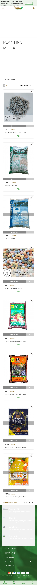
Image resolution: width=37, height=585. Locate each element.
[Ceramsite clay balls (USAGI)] (18, 262)
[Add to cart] (18, 135)
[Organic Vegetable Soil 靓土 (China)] (18, 315)
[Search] (34, 8)
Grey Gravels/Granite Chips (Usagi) (15, 132)
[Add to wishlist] (31, 91)
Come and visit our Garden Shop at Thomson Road (20, 512)
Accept (29, 3)
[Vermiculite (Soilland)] (18, 160)
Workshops (14, 527)
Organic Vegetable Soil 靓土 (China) (15, 341)
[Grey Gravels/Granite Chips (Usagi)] (18, 107)
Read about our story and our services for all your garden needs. (20, 521)
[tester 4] (31, 57)
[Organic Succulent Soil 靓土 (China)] (18, 368)
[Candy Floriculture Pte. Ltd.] (18, 8)
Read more (15, 5)
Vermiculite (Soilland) (11, 186)
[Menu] (3, 8)
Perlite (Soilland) (10, 239)
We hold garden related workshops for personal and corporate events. (21, 530)
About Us (13, 518)
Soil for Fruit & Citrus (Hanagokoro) (15, 497)
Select (28, 85)
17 (29, 502)
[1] (6, 57)
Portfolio (13, 536)
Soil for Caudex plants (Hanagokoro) (16, 447)
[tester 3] (22, 57)
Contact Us (14, 509)
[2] (14, 57)
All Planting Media (10, 79)
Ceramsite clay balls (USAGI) (14, 288)
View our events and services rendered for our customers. (21, 539)
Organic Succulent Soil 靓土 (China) (15, 394)
